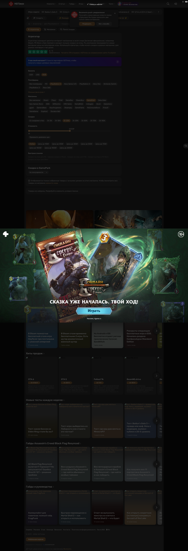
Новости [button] (50, 4)
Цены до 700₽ (101, 144)
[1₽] (29, 131)
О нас (43, 530)
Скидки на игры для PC (37, 157)
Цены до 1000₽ (35, 148)
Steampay (68, 108)
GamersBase (41, 108)
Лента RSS (101, 530)
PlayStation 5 (56, 84)
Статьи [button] (62, 4)
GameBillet (79, 104)
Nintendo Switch (110, 84)
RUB (44, 75)
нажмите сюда (51, 183)
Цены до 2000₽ (66, 148)
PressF (105, 108)
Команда (50, 530)
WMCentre (56, 104)
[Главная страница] (16, 4)
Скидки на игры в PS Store (98, 157)
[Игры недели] (158, 12)
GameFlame (79, 108)
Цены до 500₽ (86, 144)
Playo (54, 100)
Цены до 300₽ (72, 144)
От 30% (75, 121)
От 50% (84, 121)
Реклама (37, 530)
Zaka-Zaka (102, 100)
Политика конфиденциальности (84, 530)
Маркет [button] (101, 4)
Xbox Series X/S (70, 84)
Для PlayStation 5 (51, 24)
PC (46, 84)
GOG (47, 104)
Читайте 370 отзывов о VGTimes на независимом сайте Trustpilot (88, 53)
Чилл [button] (111, 4)
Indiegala (89, 104)
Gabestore (108, 104)
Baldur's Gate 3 (51, 12)
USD (37, 75)
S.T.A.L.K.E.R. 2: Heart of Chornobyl (149, 12)
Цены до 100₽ (43, 144)
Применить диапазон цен (39, 137)
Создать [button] (39, 18)
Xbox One (96, 84)
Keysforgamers (55, 108)
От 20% (66, 121)
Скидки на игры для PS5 (76, 157)
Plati (61, 100)
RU (109, 530)
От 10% (57, 121)
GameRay (69, 100)
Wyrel (98, 104)
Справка (29, 530)
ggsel (31, 108)
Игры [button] (81, 4)
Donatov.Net (55, 111)
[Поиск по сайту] (168, 4)
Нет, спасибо (104, 24)
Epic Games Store (36, 104)
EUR (31, 75)
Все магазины (34, 100)
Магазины (51, 29)
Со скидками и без (36, 121)
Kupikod (44, 111)
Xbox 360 (46, 88)
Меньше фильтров (36, 92)
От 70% (93, 121)
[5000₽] (70, 131)
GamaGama (33, 111)
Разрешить (86, 24)
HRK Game (68, 104)
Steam (46, 100)
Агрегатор (37, 24)
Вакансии (58, 530)
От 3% (49, 121)
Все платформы (35, 84)
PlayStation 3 (34, 88)
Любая (32, 144)
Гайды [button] (72, 4)
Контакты (66, 530)
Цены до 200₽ (57, 144)
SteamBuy (80, 100)
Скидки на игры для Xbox (38, 159)
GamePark (91, 100)
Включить (67, 549)
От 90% (102, 121)
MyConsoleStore (93, 108)
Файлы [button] (91, 4)
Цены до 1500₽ (51, 148)
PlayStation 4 (85, 84)
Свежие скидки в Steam (57, 157)
